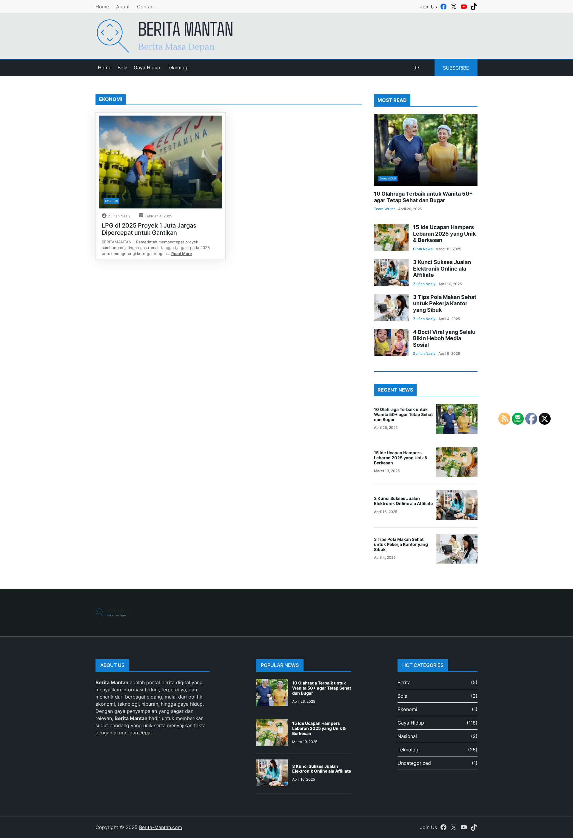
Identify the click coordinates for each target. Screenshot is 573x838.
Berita (404, 682)
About (123, 7)
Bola (402, 696)
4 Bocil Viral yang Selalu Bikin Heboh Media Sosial (444, 338)
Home (102, 7)
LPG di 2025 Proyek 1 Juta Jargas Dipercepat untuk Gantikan (149, 229)
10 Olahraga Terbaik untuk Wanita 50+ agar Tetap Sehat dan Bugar (423, 197)
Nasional (407, 736)
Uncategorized (414, 763)
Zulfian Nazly (119, 216)
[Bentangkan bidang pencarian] (417, 68)
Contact (146, 7)
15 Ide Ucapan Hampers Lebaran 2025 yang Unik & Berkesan (444, 233)
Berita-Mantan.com (160, 827)
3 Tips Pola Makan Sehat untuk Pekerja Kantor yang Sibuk (444, 303)
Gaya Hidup (388, 178)
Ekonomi (111, 200)
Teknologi (409, 750)
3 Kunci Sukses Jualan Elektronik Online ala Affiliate (442, 268)
